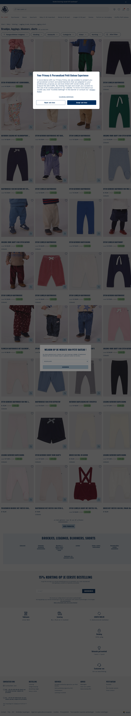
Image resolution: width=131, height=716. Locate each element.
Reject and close (49, 102)
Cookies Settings (66, 97)
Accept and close (81, 102)
